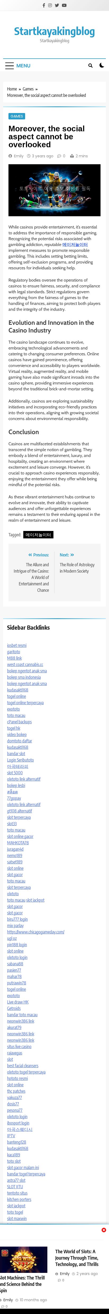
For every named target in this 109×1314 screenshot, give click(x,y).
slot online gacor (20, 836)
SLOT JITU (15, 1186)
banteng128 (16, 1142)
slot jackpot (35, 900)
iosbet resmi (16, 645)
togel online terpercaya (25, 702)
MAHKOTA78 (18, 842)
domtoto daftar (19, 741)
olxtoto (13, 893)
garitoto (13, 651)
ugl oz (12, 938)
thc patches (16, 1091)
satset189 (14, 862)
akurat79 (14, 1027)
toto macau (16, 715)
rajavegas (14, 1053)
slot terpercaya (19, 817)
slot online (15, 868)
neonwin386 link (20, 1021)
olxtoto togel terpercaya (26, 1072)
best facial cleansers (22, 1065)
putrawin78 (16, 983)
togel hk (13, 728)
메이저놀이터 (38, 534)
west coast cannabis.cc (25, 664)
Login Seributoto (20, 760)
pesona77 (14, 1110)
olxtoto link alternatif (23, 779)
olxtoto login (17, 957)
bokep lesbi (16, 785)
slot (10, 1059)
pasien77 (14, 970)
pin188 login (17, 944)
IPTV (11, 1135)
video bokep (17, 734)
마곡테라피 (17, 766)
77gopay (14, 798)
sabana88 (15, 963)
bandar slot (16, 753)
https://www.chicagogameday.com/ (35, 932)
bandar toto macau (22, 1014)
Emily (19, 156)
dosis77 (13, 1103)
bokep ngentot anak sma (27, 670)
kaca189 (13, 1154)
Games (17, 116)
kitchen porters (19, 1199)
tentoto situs (17, 1193)
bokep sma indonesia (24, 677)
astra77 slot (16, 1180)
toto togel (15, 1212)
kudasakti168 (17, 690)
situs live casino (19, 1046)
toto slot (14, 1161)
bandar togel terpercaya (26, 1174)
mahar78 (14, 976)
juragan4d (15, 849)
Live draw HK (18, 1002)
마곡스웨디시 (20, 1129)
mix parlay (15, 925)
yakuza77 (14, 1097)
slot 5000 (15, 772)
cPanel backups (19, 721)
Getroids (14, 1008)
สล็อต (12, 791)
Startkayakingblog (54, 30)
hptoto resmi (17, 1078)
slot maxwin (17, 1218)
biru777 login (17, 919)
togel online (16, 696)
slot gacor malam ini (23, 1167)
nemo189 (14, 855)
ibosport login (18, 1123)
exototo (13, 709)
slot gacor (15, 874)
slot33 (12, 823)
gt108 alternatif (19, 811)
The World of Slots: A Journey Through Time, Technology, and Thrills (76, 1257)
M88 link (14, 658)
